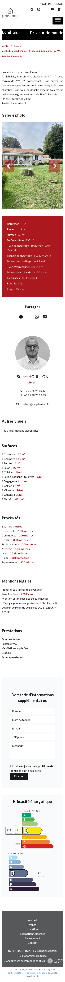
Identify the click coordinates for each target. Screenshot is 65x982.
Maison (18, 45)
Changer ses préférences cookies (25, 960)
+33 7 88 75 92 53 (35, 395)
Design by (58, 961)
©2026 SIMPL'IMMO (20, 951)
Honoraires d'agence (34, 955)
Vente (5, 45)
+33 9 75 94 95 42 (35, 390)
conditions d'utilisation (37, 973)
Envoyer (19, 776)
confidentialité (14, 973)
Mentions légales (47, 950)
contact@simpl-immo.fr (35, 404)
